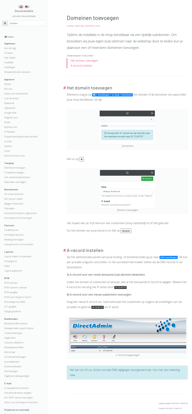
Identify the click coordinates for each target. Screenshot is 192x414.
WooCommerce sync (14, 155)
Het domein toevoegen (84, 60)
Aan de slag (10, 48)
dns (98, 25)
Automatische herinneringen (18, 217)
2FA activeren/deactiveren (17, 177)
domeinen (90, 25)
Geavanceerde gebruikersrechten (21, 136)
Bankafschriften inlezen (16, 323)
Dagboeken (10, 337)
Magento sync (11, 117)
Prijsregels (9, 208)
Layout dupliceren (13, 270)
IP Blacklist (9, 131)
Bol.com (8, 88)
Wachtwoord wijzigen (14, 167)
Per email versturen (14, 194)
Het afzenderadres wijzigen (17, 392)
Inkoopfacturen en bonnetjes (18, 244)
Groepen (8, 52)
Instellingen (9, 67)
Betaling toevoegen (13, 239)
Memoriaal (9, 352)
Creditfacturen (11, 230)
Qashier (8, 146)
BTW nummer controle (15, 287)
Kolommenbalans (13, 366)
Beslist (7, 84)
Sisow (7, 150)
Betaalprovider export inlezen (19, 328)
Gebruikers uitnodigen (15, 182)
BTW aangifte (11, 292)
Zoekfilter (9, 62)
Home (10, 36)
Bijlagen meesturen (13, 203)
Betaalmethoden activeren (17, 72)
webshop (79, 25)
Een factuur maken (13, 198)
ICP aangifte (10, 306)
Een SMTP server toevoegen (18, 397)
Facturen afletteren (13, 342)
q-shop (70, 25)
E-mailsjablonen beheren (16, 388)
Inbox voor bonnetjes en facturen (21, 402)
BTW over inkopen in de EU (17, 297)
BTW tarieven (11, 282)
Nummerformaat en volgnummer (20, 213)
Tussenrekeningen (13, 333)
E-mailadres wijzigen (14, 172)
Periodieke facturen (14, 234)
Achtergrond (10, 261)
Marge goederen (12, 311)
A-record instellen (81, 66)
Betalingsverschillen (14, 347)
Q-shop (8, 141)
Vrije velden (9, 57)
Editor (7, 265)
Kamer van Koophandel (16, 93)
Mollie (7, 122)
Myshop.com (10, 127)
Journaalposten (12, 361)
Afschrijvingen (11, 371)
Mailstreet (9, 103)
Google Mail (10, 112)
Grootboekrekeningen (15, 356)
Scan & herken (11, 98)
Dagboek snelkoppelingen (17, 376)
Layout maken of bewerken (17, 256)
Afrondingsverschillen (14, 301)
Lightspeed (9, 107)
